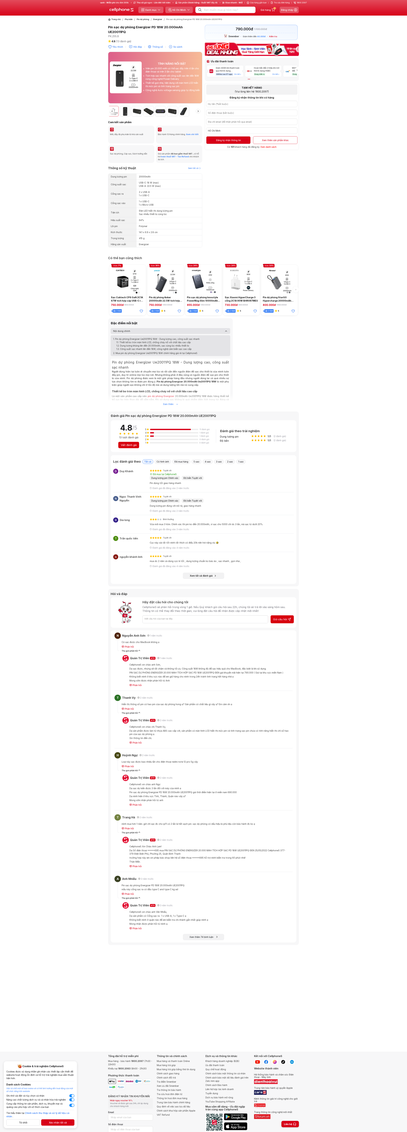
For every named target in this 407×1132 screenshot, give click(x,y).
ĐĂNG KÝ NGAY (171, 587)
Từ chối (23, 1122)
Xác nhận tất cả (58, 1122)
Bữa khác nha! (194, 587)
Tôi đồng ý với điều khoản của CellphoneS (183, 581)
